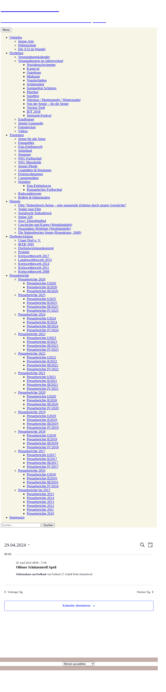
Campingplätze (28, 178)
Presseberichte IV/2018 (43, 447)
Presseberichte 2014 (40, 498)
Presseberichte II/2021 (42, 381)
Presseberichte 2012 (40, 506)
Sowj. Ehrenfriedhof (32, 221)
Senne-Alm (26, 41)
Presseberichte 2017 (31, 451)
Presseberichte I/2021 (41, 377)
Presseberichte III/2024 (42, 326)
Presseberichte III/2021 (42, 385)
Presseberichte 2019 (31, 412)
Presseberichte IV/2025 (43, 310)
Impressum (17, 517)
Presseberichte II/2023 (42, 342)
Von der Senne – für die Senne (48, 104)
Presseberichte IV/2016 (43, 486)
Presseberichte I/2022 (41, 357)
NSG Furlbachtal (30, 158)
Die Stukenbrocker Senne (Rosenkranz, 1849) (49, 232)
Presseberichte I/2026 (41, 283)
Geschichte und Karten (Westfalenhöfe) (45, 225)
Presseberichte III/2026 (42, 291)
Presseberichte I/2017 (41, 455)
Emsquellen (26, 143)
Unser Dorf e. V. (29, 240)
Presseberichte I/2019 (41, 416)
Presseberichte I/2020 (41, 396)
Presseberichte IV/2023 (43, 349)
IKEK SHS (26, 244)
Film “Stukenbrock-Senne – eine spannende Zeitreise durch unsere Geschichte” (72, 205)
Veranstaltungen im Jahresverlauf (40, 61)
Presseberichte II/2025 (42, 303)
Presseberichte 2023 (31, 334)
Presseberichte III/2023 (42, 346)
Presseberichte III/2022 (42, 365)
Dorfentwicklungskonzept (36, 248)
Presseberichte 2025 (31, 295)
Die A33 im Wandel (31, 49)
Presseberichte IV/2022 (43, 369)
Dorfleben (16, 53)
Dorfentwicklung (21, 236)
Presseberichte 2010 (40, 513)
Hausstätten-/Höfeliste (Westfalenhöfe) (44, 228)
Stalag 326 (25, 217)
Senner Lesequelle (30, 123)
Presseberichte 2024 (31, 314)
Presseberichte (19, 275)
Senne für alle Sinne (32, 139)
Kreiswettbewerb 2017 (33, 256)
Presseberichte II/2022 (42, 361)
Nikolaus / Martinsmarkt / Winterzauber (54, 100)
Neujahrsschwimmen (41, 65)
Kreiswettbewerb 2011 (33, 267)
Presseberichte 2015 (40, 494)
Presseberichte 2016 (31, 470)
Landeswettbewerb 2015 (35, 260)
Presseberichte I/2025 (41, 299)
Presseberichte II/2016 (42, 478)
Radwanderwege (29, 193)
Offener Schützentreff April (36, 567)
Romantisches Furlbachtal (44, 189)
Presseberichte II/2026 (42, 287)
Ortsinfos (16, 37)
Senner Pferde (27, 166)
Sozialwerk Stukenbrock (35, 213)
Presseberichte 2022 (31, 353)
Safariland (25, 150)
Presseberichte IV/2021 (43, 388)
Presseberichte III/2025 (42, 306)
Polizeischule (27, 45)
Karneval (33, 68)
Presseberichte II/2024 (42, 322)
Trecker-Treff (36, 107)
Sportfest (33, 96)
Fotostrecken (27, 127)
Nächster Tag (143, 592)
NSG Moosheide (29, 162)
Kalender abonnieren (76, 605)
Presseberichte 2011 (40, 509)
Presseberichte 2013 (40, 502)
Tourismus (17, 135)
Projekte (23, 252)
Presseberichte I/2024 (41, 318)
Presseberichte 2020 (31, 392)
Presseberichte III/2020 (42, 404)
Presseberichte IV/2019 (43, 427)
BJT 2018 (33, 111)
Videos (23, 131)
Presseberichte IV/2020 (43, 408)
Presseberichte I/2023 (41, 338)
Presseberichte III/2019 (42, 424)
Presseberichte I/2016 (41, 474)
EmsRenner (26, 119)
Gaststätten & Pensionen (34, 170)
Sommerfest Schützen (41, 88)
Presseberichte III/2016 (42, 482)
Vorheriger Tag (15, 592)
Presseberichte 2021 (31, 373)
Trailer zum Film (29, 209)
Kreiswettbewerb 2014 (33, 264)
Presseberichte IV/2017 (43, 466)
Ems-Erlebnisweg (39, 186)
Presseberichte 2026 (31, 279)
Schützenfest (35, 84)
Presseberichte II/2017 (42, 459)
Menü (6, 29)
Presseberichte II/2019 (42, 420)
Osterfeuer (34, 72)
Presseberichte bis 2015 (34, 490)
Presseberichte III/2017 (42, 463)
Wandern (24, 182)
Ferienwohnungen (30, 174)
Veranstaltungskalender (34, 57)
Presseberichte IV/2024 (43, 330)
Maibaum (33, 76)
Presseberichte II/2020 (42, 400)
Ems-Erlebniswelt (30, 147)
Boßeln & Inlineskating (34, 197)
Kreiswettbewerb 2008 (33, 271)
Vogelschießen (37, 80)
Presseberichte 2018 (31, 431)
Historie (15, 201)
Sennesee (24, 154)
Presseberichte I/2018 (41, 435)
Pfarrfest (32, 92)
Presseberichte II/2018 (42, 439)
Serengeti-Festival (39, 115)
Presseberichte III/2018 (42, 443)
